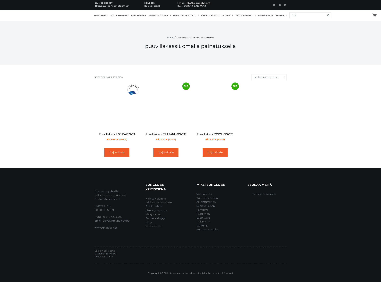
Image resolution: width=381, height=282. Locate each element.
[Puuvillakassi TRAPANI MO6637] (166, 106)
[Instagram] (274, 5)
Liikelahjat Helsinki (105, 250)
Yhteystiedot (153, 214)
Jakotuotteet (158, 15)
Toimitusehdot (154, 206)
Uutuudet (101, 15)
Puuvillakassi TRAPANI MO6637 (166, 134)
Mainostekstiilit (184, 15)
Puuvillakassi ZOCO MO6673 (215, 134)
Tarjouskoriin (117, 152)
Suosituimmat (119, 15)
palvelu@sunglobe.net (116, 220)
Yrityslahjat (244, 15)
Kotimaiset (138, 15)
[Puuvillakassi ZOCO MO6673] (215, 106)
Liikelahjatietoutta (156, 210)
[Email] (280, 5)
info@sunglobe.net (198, 3)
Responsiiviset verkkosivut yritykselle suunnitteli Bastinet (201, 273)
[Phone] (285, 5)
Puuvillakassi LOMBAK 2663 (117, 134)
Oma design (265, 15)
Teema (280, 15)
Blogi (149, 222)
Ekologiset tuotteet (215, 15)
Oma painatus (154, 226)
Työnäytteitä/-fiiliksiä (264, 194)
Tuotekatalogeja (155, 218)
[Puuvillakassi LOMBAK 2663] (117, 106)
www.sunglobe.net (106, 227)
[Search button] (328, 15)
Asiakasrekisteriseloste (159, 202)
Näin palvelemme (156, 198)
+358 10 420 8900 (195, 6)
